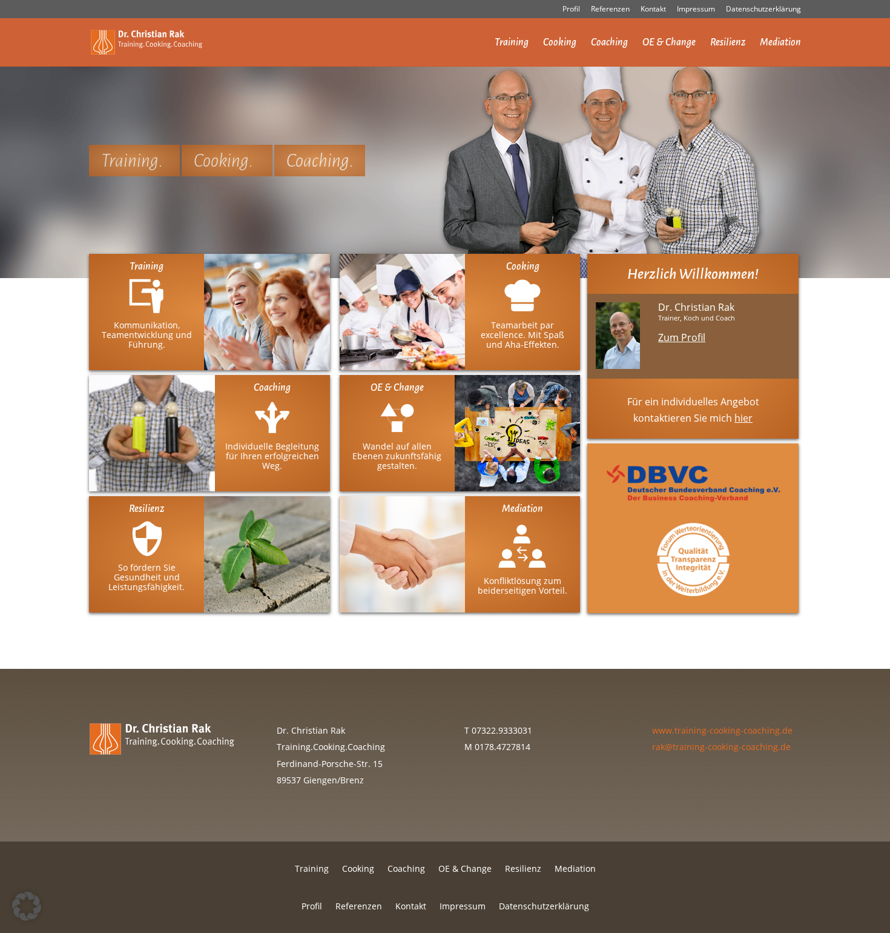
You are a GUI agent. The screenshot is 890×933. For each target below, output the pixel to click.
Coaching (609, 43)
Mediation (780, 43)
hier (743, 418)
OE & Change (669, 43)
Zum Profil (681, 337)
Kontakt (653, 9)
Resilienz (727, 43)
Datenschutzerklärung (763, 9)
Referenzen (610, 9)
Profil (571, 9)
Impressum (696, 9)
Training (512, 43)
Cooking (559, 43)
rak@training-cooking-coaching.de (721, 746)
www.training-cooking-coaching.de (722, 730)
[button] (26, 906)
